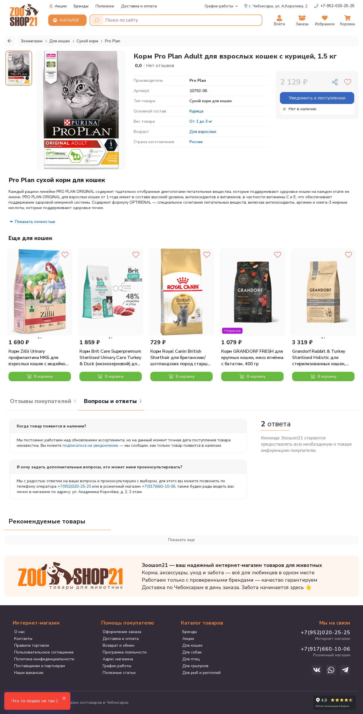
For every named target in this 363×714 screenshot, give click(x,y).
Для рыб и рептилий (201, 672)
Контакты (23, 638)
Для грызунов (195, 666)
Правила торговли (31, 645)
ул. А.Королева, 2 (278, 6)
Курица (196, 111)
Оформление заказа (122, 631)
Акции (60, 6)
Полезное (105, 6)
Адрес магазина (118, 659)
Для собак (192, 652)
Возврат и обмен (118, 645)
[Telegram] (345, 670)
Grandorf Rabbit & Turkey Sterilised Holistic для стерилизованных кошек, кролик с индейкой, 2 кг (318, 357)
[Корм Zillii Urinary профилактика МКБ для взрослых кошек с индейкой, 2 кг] (39, 292)
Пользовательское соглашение (44, 652)
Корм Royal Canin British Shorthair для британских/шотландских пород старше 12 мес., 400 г (180, 357)
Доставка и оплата (139, 6)
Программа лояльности (125, 652)
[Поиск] (97, 20)
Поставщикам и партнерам (39, 666)
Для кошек (192, 645)
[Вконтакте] (317, 670)
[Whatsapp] (331, 670)
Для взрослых (202, 131)
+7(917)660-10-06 (158, 486)
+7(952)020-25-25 (74, 486)
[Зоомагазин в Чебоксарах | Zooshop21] (24, 13)
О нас (19, 631)
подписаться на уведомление (90, 445)
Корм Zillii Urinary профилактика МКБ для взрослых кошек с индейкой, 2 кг (39, 357)
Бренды (81, 6)
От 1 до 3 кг (200, 121)
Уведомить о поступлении (317, 98)
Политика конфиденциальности (44, 659)
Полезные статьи (119, 672)
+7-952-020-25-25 (337, 6)
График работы (219, 6)
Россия (195, 142)
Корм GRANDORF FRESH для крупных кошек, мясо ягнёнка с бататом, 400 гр (252, 357)
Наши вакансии (28, 672)
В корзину (43, 376)
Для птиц (191, 659)
